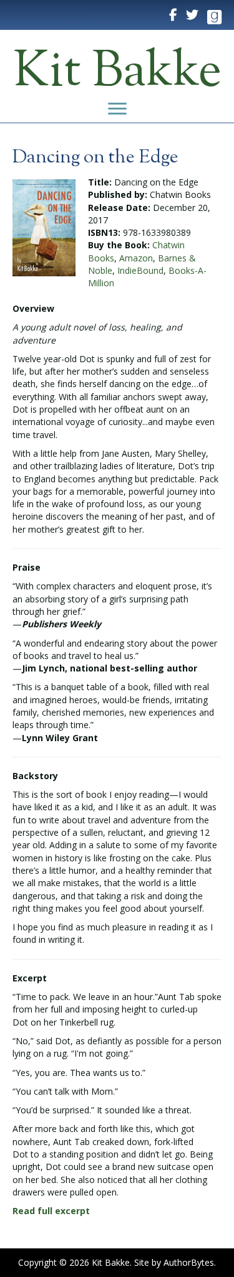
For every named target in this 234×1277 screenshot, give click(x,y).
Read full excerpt (51, 1211)
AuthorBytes (188, 1262)
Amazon (136, 258)
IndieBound (140, 270)
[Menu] (117, 108)
